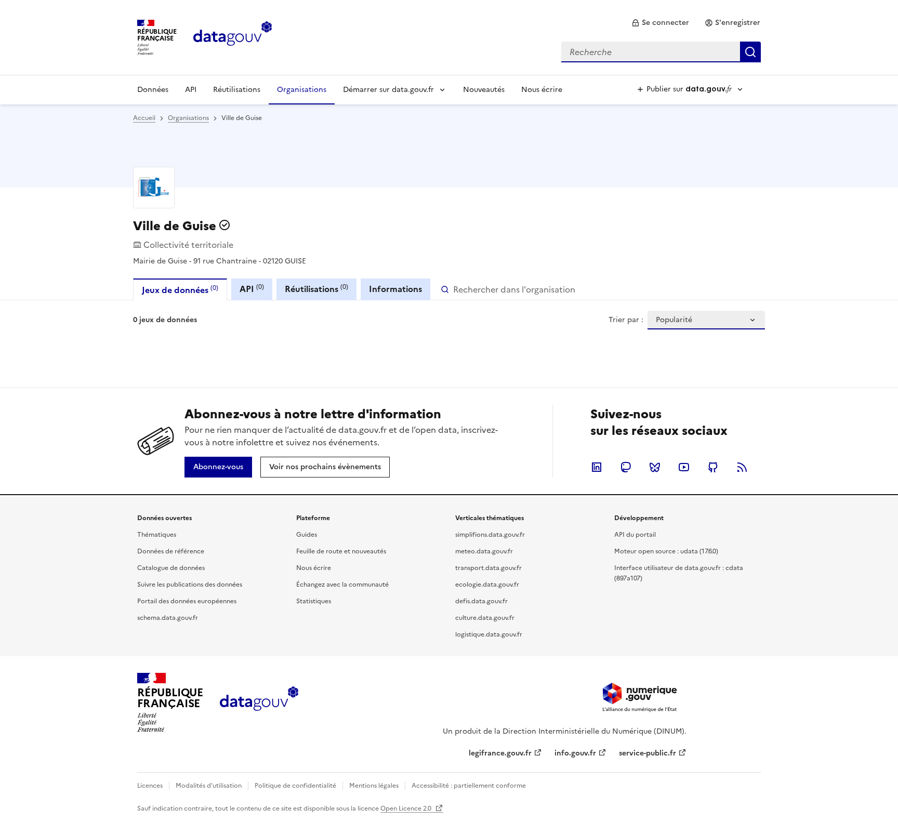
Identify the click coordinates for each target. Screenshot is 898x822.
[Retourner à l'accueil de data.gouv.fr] (232, 36)
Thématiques (156, 534)
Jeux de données (180, 289)
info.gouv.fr (575, 753)
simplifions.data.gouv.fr (490, 534)
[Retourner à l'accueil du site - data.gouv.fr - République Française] (259, 702)
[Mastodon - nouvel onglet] (625, 467)
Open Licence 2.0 (406, 808)
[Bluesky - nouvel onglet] (654, 467)
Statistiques (313, 601)
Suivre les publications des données (189, 584)
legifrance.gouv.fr (500, 753)
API (190, 89)
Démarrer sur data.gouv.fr (388, 89)
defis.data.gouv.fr (481, 601)
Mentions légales (374, 785)
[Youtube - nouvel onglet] (684, 467)
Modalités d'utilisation (209, 785)
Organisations (301, 89)
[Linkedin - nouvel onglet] (596, 467)
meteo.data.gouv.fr (484, 551)
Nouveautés (484, 89)
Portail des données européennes (186, 601)
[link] (660, 22)
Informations (395, 289)
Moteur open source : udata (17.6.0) (666, 551)
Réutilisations (236, 89)
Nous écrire (541, 89)
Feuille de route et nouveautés (341, 551)
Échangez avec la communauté (342, 584)
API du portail (635, 534)
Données (152, 89)
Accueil (144, 118)
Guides (306, 534)
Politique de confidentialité (295, 785)
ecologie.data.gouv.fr (487, 584)
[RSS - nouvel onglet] (742, 467)
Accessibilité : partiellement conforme (469, 785)
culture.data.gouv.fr (484, 617)
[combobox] (661, 52)
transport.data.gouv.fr (488, 568)
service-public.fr (647, 753)
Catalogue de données (171, 568)
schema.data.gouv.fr (167, 617)
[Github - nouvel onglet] (713, 467)
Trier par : (626, 320)
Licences (150, 785)
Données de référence (170, 551)
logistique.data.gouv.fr (488, 634)
